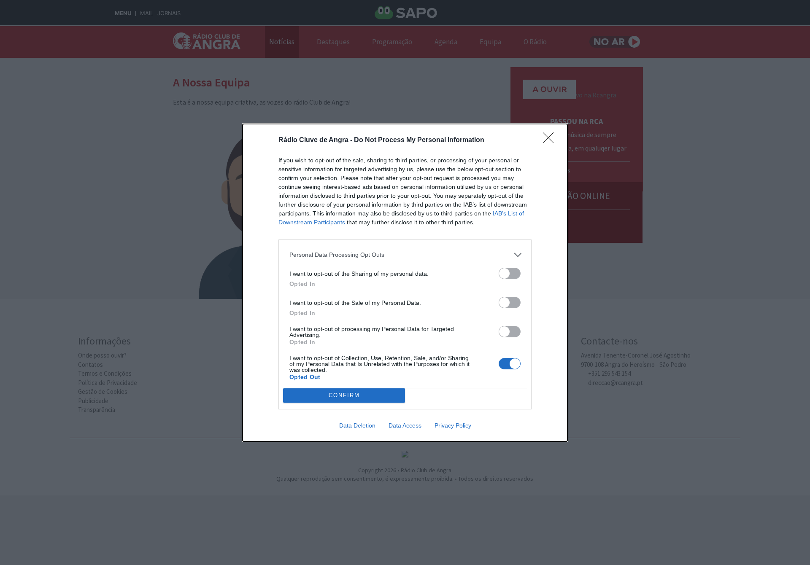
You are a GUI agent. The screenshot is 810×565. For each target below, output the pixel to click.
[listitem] (405, 254)
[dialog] (405, 282)
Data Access (405, 425)
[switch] (510, 273)
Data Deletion (357, 425)
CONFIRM (344, 395)
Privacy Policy (453, 425)
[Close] (551, 140)
